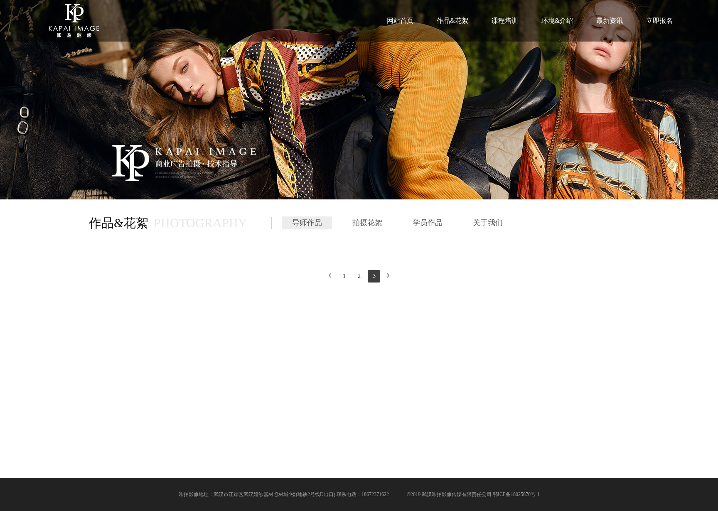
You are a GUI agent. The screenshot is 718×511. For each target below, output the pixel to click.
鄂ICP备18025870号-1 (516, 494)
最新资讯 (609, 20)
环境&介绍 (557, 20)
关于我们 (488, 223)
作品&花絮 (452, 20)
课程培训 (505, 20)
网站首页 (400, 20)
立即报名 (659, 20)
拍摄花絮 (367, 223)
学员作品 (428, 223)
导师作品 (307, 223)
